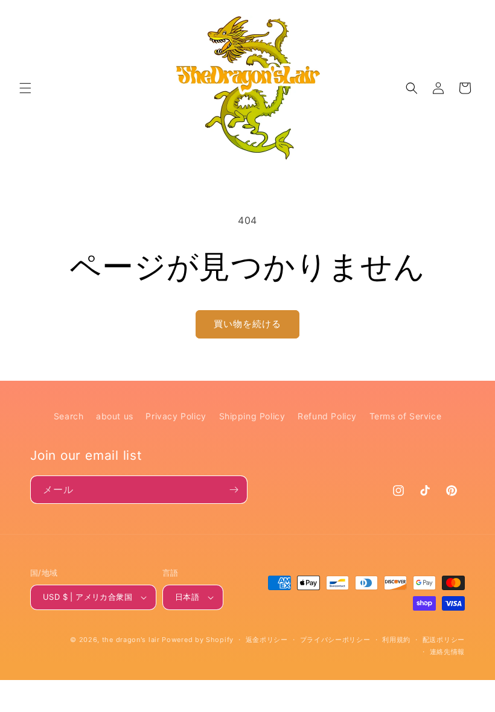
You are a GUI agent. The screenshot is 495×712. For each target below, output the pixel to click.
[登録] (233, 489)
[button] (25, 88)
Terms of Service (405, 416)
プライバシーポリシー (335, 639)
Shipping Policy (252, 416)
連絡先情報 (447, 651)
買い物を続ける (247, 323)
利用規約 (396, 639)
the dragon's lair (131, 639)
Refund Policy (327, 416)
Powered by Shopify (198, 639)
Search (69, 416)
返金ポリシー (267, 639)
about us (114, 416)
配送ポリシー (444, 639)
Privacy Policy (175, 416)
